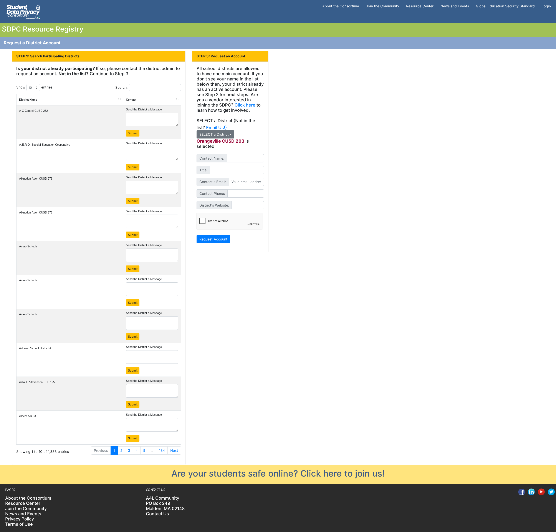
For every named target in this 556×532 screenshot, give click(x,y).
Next (174, 450)
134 (162, 450)
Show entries (34, 87)
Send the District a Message (144, 109)
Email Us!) (216, 127)
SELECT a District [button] (214, 134)
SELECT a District (214, 120)
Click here (245, 105)
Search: (121, 87)
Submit (132, 133)
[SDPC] (23, 11)
